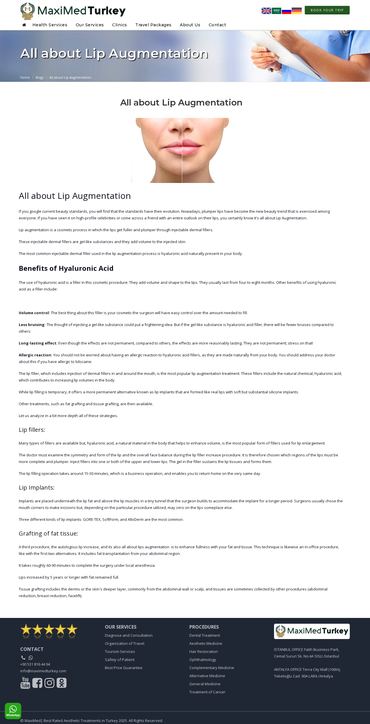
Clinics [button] (119, 24)
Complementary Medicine (211, 667)
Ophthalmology (202, 659)
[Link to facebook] (38, 684)
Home (25, 77)
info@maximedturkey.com (43, 670)
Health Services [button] (50, 24)
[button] (25, 24)
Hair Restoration (203, 651)
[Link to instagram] (50, 684)
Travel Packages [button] (153, 24)
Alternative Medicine (207, 675)
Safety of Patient (119, 659)
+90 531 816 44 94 (35, 664)
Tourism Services (120, 651)
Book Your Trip (327, 10)
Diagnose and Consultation (129, 635)
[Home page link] (73, 10)
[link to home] (58, 631)
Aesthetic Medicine (205, 643)
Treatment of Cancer (207, 692)
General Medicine (205, 683)
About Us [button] (190, 24)
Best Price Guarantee (124, 667)
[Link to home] (312, 631)
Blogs (40, 77)
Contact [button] (217, 24)
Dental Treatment (204, 635)
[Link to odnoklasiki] (61, 684)
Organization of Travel (124, 643)
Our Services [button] (90, 24)
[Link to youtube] (26, 684)
